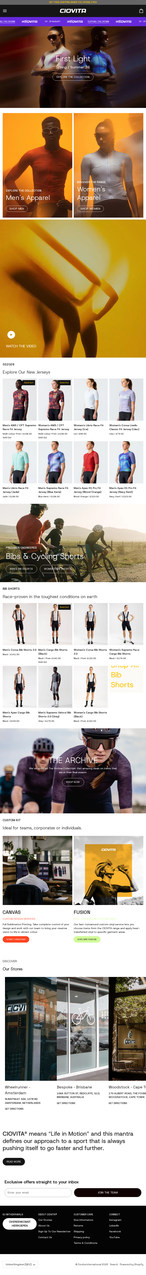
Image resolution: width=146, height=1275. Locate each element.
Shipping (79, 1231)
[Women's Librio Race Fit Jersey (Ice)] (91, 400)
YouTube (114, 1237)
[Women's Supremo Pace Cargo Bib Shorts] (126, 624)
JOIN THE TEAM (108, 1192)
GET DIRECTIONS (14, 1108)
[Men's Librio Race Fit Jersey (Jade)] (20, 462)
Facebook (115, 1231)
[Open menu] (8, 11)
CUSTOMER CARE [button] (83, 1214)
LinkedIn (114, 1225)
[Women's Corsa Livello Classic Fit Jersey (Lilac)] (126, 400)
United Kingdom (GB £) (19, 1264)
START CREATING (16, 939)
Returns (78, 1225)
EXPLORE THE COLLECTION (73, 77)
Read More (14, 1161)
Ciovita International (89, 1264)
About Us (43, 1225)
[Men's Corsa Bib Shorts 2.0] (20, 624)
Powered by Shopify (131, 1264)
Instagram (115, 1220)
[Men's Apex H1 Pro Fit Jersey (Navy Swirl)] (126, 462)
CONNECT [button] (114, 1214)
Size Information (83, 1220)
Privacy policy (82, 1237)
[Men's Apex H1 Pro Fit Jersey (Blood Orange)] (91, 462)
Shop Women (90, 209)
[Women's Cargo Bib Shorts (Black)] (91, 687)
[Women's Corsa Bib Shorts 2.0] (91, 624)
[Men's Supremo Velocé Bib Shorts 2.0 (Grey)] (55, 687)
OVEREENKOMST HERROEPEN (20, 1224)
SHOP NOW (73, 782)
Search (114, 1264)
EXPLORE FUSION (87, 939)
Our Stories (45, 1220)
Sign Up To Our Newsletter (54, 1231)
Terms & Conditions (85, 1243)
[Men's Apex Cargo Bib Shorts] (20, 687)
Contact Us (45, 1237)
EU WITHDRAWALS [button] (13, 1214)
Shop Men (16, 209)
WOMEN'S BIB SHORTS (57, 568)
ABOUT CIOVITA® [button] (47, 1214)
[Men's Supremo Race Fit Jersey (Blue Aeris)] (55, 462)
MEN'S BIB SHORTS (21, 568)
